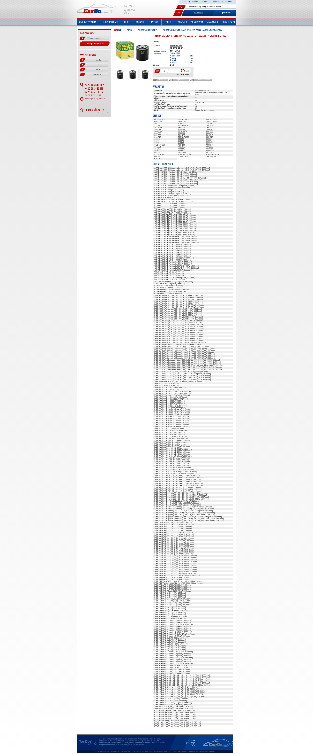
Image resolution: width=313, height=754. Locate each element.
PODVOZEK (182, 22)
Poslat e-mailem (203, 80)
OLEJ (168, 22)
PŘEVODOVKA (196, 22)
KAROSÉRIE (140, 22)
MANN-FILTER (176, 46)
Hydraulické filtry (147, 30)
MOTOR (154, 22)
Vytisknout (181, 80)
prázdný (226, 13)
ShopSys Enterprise (171, 751)
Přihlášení (198, 13)
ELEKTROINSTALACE (108, 22)
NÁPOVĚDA (216, 1)
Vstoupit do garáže (95, 43)
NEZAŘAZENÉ (213, 22)
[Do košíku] (178, 13)
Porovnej (162, 80)
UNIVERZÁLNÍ (229, 22)
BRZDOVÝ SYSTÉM (87, 22)
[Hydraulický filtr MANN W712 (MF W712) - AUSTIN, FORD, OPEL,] (132, 51)
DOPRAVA (205, 1)
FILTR (126, 22)
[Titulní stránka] (117, 30)
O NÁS (185, 1)
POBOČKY (195, 1)
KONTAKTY (228, 1)
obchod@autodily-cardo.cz (95, 99)
